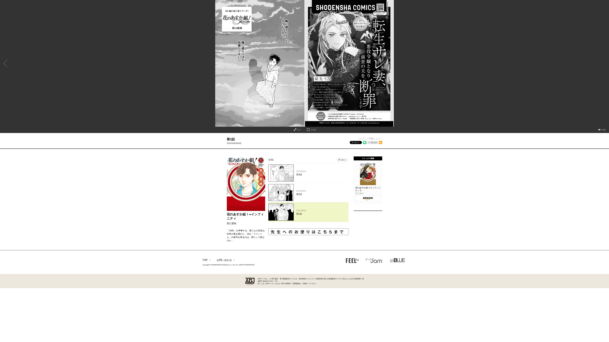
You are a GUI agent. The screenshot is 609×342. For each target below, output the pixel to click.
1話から (344, 160)
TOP (205, 260)
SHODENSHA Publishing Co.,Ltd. (223, 265)
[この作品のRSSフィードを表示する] (380, 142)
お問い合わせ (224, 260)
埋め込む (374, 142)
